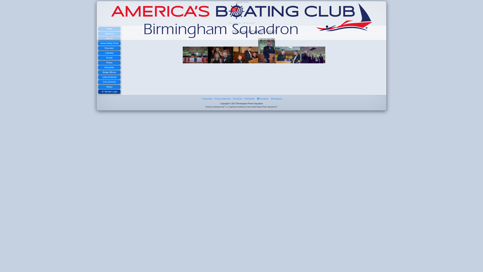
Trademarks (207, 99)
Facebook (264, 99)
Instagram (277, 99)
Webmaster (249, 99)
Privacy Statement (223, 99)
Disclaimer (237, 99)
